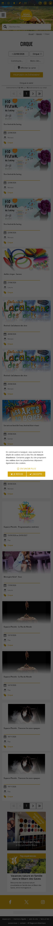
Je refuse (18, 474)
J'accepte (37, 474)
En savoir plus (28, 468)
